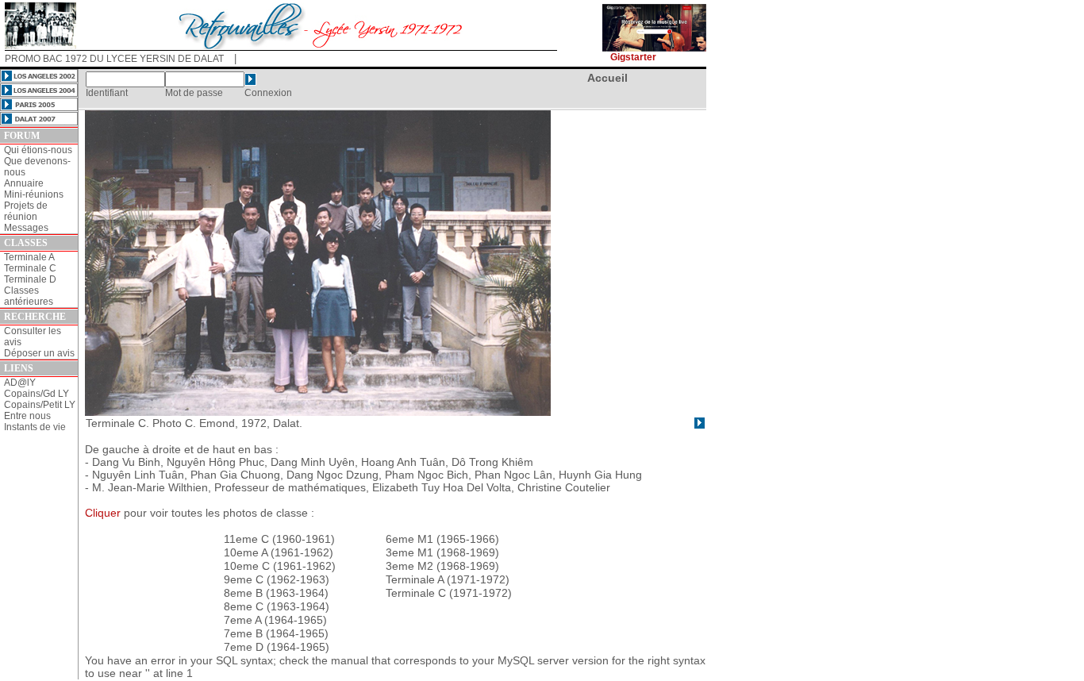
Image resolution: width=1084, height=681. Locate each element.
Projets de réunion (26, 211)
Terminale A (29, 257)
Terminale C (30, 268)
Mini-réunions (33, 194)
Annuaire (24, 183)
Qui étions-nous (38, 150)
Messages (26, 227)
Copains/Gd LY (36, 393)
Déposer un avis (39, 353)
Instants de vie (35, 427)
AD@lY (20, 382)
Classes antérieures (28, 296)
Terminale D (30, 279)
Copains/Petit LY (39, 404)
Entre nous (27, 415)
